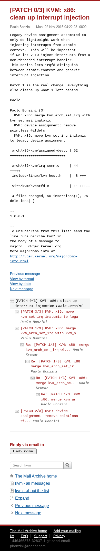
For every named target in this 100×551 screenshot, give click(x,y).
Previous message (25, 274)
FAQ (24, 536)
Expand (22, 498)
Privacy (59, 536)
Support (40, 536)
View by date (20, 284)
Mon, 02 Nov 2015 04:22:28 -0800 (61, 27)
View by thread (22, 279)
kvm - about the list (32, 491)
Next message (21, 289)
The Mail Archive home (36, 476)
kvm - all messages (32, 483)
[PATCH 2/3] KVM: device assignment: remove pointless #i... (49, 416)
